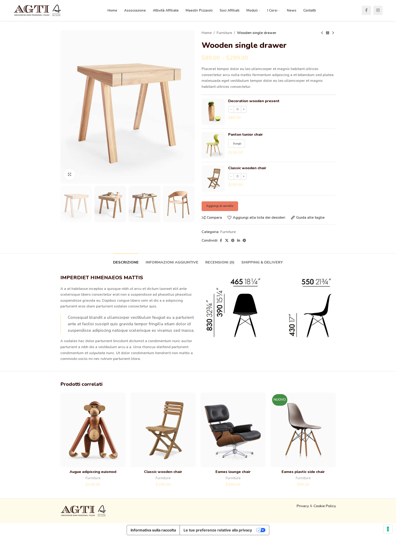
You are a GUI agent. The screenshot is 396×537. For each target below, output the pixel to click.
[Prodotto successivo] (333, 33)
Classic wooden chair (247, 168)
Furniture (224, 32)
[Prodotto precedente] (322, 33)
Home (207, 32)
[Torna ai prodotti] (327, 33)
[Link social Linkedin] (238, 240)
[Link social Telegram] (244, 240)
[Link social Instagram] (378, 10)
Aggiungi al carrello (219, 206)
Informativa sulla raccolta (153, 530)
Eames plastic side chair (303, 471)
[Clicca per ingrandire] (69, 174)
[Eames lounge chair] (233, 430)
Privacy (303, 506)
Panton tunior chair (245, 134)
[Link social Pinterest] (233, 240)
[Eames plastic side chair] (303, 430)
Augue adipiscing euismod (93, 471)
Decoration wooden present (253, 101)
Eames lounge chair (233, 471)
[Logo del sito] (37, 10)
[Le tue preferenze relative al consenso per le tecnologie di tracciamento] (388, 529)
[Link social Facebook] (366, 10)
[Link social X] (227, 240)
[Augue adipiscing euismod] (93, 430)
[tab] (126, 260)
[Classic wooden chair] (163, 430)
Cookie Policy (324, 506)
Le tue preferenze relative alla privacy (218, 530)
